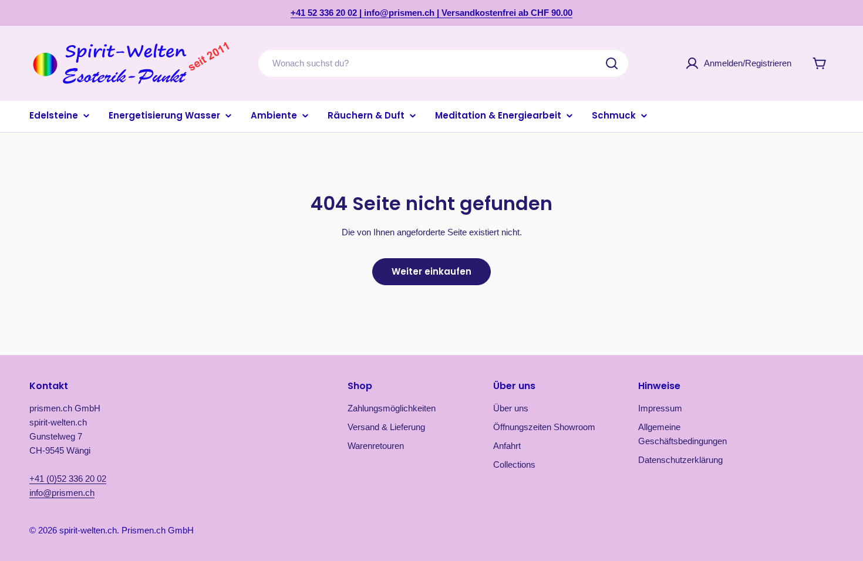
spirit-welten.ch (88, 530)
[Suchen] (612, 63)
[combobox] (443, 63)
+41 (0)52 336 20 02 (67, 479)
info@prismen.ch (62, 493)
